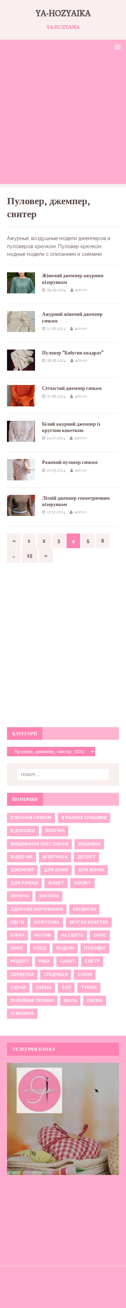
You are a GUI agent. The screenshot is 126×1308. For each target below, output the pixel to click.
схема (18, 987)
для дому (56, 870)
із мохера (22, 1013)
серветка (22, 974)
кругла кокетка (88, 922)
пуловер (95, 948)
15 (29, 555)
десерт (86, 857)
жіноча (19, 896)
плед (39, 948)
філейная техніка (32, 1000)
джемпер (22, 870)
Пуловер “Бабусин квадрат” (73, 353)
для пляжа (24, 883)
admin (81, 290)
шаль (70, 1000)
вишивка (89, 844)
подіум (65, 948)
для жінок (91, 870)
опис (99, 935)
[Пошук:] (63, 774)
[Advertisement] (63, 121)
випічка (55, 830)
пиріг (16, 948)
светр (92, 961)
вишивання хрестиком (39, 844)
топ (66, 987)
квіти (17, 922)
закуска (49, 896)
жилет (82, 883)
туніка (89, 987)
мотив (42, 935)
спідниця (56, 974)
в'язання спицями (84, 817)
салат (67, 961)
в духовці (22, 830)
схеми (43, 987)
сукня (84, 974)
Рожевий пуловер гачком (70, 462)
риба (44, 961)
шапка (95, 1000)
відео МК (21, 857)
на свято (72, 935)
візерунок (55, 857)
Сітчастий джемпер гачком (72, 388)
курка (17, 935)
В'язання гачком (30, 817)
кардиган (84, 909)
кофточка (46, 922)
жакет (56, 883)
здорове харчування (36, 909)
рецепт (19, 961)
